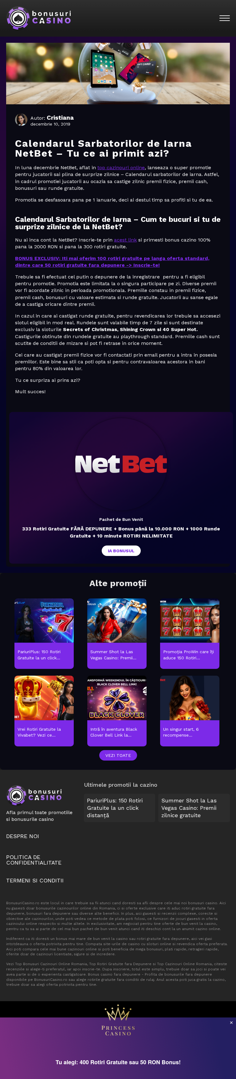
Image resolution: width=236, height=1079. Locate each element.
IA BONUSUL (121, 550)
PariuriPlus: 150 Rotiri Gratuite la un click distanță (115, 807)
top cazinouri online (121, 167)
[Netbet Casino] (121, 464)
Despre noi (22, 836)
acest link (125, 240)
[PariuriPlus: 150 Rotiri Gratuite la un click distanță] (44, 633)
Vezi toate (118, 755)
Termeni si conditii (35, 880)
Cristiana (60, 117)
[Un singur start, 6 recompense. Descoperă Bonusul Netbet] (189, 711)
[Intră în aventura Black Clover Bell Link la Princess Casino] (117, 711)
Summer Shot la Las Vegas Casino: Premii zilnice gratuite (189, 807)
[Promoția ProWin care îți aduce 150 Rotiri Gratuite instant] (189, 633)
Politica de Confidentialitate (33, 860)
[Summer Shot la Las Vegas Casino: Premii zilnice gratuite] (117, 633)
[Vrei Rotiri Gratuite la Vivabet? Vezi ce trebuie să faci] (44, 711)
